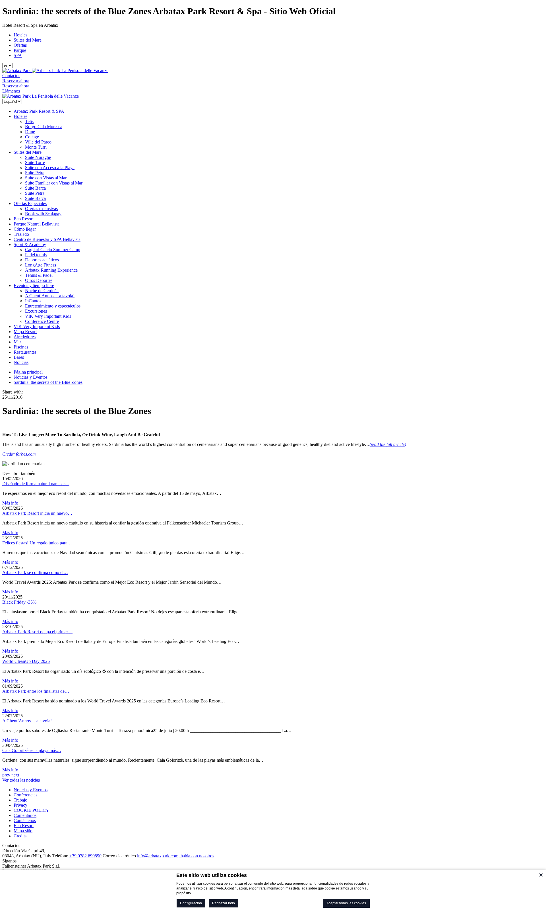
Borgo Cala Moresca (43, 126)
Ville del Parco (38, 142)
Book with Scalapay (43, 213)
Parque (20, 50)
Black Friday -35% (19, 602)
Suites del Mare (28, 40)
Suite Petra (34, 172)
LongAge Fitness (40, 265)
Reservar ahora (15, 80)
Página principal (28, 372)
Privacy (20, 805)
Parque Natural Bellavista (36, 224)
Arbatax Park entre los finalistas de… (35, 691)
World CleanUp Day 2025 (26, 661)
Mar (17, 341)
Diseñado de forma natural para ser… (35, 483)
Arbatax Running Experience (51, 270)
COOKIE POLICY (31, 810)
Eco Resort (24, 218)
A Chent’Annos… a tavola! (50, 295)
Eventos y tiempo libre (34, 285)
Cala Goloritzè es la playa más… (31, 750)
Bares (19, 357)
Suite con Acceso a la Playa (50, 167)
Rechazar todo (223, 903)
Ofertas (20, 45)
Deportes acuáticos (42, 259)
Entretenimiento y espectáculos (52, 306)
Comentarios (25, 815)
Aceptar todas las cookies (346, 903)
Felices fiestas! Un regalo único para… (37, 542)
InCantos (33, 300)
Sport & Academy (30, 244)
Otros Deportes (38, 280)
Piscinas (21, 347)
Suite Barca (35, 188)
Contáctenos (25, 820)
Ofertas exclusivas (41, 208)
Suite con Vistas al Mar (46, 177)
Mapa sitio (23, 830)
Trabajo (20, 800)
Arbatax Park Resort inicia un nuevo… (37, 513)
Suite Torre (35, 162)
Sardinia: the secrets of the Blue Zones (48, 382)
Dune (30, 131)
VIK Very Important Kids (48, 316)
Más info (10, 503)
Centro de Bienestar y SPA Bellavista (47, 239)
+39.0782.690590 (85, 855)
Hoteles (20, 34)
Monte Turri (36, 147)
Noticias (21, 362)
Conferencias (25, 794)
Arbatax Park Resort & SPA (39, 111)
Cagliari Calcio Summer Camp (52, 249)
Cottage (32, 136)
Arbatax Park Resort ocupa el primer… (37, 631)
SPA (18, 55)
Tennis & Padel (39, 275)
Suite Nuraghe (38, 157)
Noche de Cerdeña (42, 290)
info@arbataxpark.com (157, 855)
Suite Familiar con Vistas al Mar (53, 183)
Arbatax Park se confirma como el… (35, 572)
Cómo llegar (25, 229)
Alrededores (25, 336)
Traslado (21, 234)
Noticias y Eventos (30, 377)
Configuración (191, 903)
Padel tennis (36, 254)
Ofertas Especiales (30, 203)
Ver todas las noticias (21, 780)
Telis (29, 121)
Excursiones (36, 311)
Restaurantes (25, 352)
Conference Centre (42, 321)
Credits (20, 835)
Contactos (11, 75)
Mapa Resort (25, 331)
